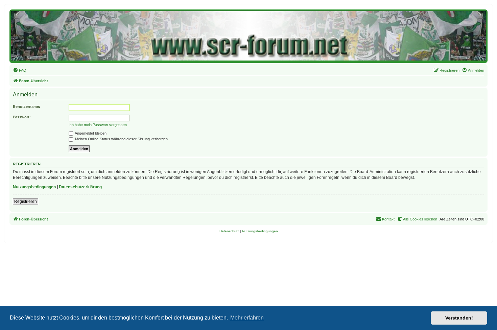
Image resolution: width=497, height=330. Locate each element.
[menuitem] (19, 70)
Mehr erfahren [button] (247, 318)
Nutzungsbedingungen (34, 187)
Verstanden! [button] (459, 318)
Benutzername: (26, 106)
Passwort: (22, 117)
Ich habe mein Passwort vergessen (98, 125)
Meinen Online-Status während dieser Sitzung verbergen (121, 139)
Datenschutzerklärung (80, 187)
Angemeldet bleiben (90, 133)
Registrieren (25, 201)
